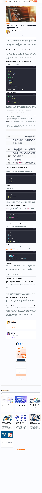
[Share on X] (16, 344)
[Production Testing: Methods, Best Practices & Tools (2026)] (7, 399)
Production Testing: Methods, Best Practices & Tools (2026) (7, 405)
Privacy (24, 378)
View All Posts (13, 327)
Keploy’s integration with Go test (12, 249)
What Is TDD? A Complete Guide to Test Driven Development (35, 405)
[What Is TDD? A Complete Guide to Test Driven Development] (35, 400)
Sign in (35, 1)
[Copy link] (22, 344)
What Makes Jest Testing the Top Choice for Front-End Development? (7, 440)
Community (8, 23)
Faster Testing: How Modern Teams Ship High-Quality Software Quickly (21, 405)
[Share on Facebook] (18, 344)
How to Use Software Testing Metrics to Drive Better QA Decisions (7, 423)
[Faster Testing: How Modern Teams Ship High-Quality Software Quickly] (21, 400)
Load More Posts (21, 449)
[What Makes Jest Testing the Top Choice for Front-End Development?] (7, 435)
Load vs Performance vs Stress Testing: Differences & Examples (20, 423)
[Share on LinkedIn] (20, 344)
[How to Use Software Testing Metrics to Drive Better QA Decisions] (7, 418)
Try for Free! (21, 359)
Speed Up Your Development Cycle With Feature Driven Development (34, 423)
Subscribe (21, 374)
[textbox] (21, 79)
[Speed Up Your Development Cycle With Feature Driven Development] (35, 418)
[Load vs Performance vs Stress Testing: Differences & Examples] (21, 418)
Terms (21, 379)
